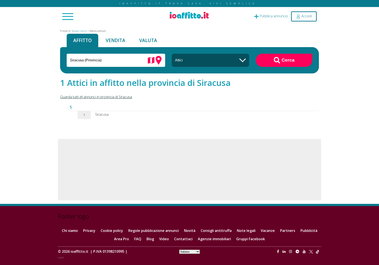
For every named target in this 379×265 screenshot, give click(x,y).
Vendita (115, 40)
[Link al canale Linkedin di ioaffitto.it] (284, 251)
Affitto (82, 40)
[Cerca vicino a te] (158, 59)
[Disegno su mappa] (151, 59)
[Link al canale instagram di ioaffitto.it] (291, 251)
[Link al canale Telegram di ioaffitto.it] (298, 251)
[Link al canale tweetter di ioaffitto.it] (311, 251)
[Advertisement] (189, 169)
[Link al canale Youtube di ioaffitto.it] (305, 251)
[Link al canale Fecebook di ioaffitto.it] (278, 251)
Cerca (287, 59)
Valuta (148, 40)
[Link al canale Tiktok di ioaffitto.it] (317, 251)
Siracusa (102, 114)
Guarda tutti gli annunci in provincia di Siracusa (96, 96)
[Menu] (67, 16)
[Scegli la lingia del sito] (189, 251)
